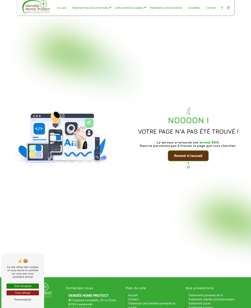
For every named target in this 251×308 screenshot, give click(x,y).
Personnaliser (22, 299)
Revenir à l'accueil (188, 156)
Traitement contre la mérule (165, 7)
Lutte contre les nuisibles (129, 7)
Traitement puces (199, 303)
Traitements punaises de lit (205, 295)
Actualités (194, 7)
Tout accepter (23, 286)
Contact (211, 7)
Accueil (61, 7)
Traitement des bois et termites (90, 7)
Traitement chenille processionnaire (211, 299)
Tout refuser (23, 292)
